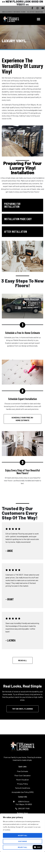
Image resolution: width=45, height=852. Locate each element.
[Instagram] (37, 8)
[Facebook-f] (32, 8)
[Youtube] (42, 8)
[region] (22, 832)
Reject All (22, 847)
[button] (38, 19)
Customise (22, 841)
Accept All (22, 835)
